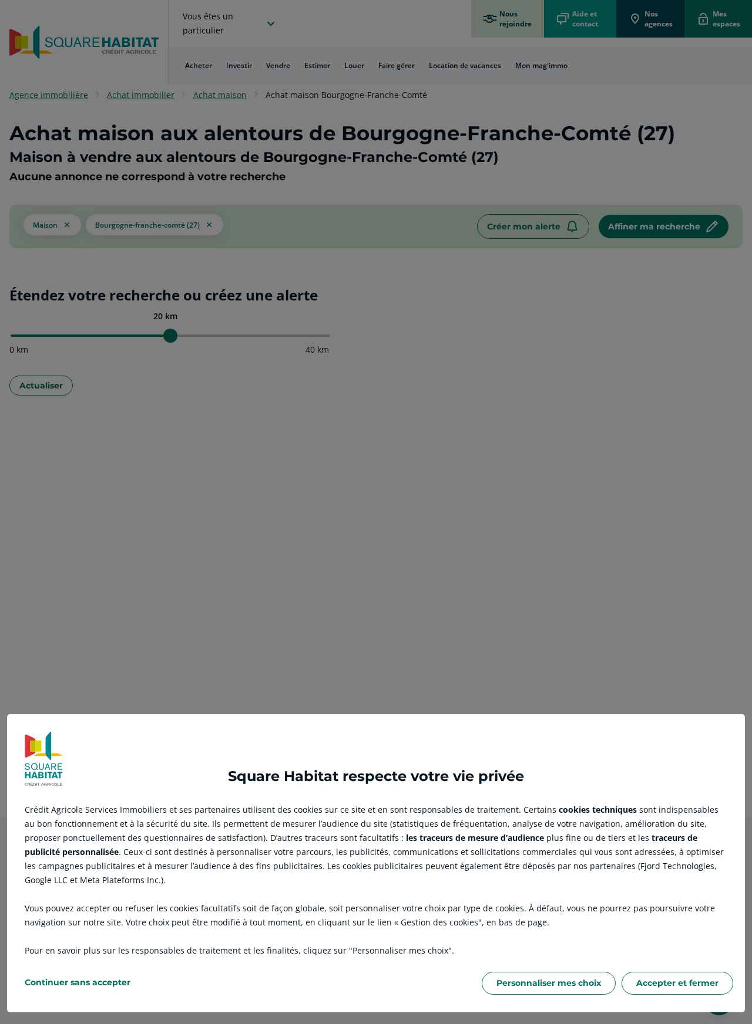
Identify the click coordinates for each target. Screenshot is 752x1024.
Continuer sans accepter (77, 982)
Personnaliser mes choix (548, 983)
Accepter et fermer (677, 983)
